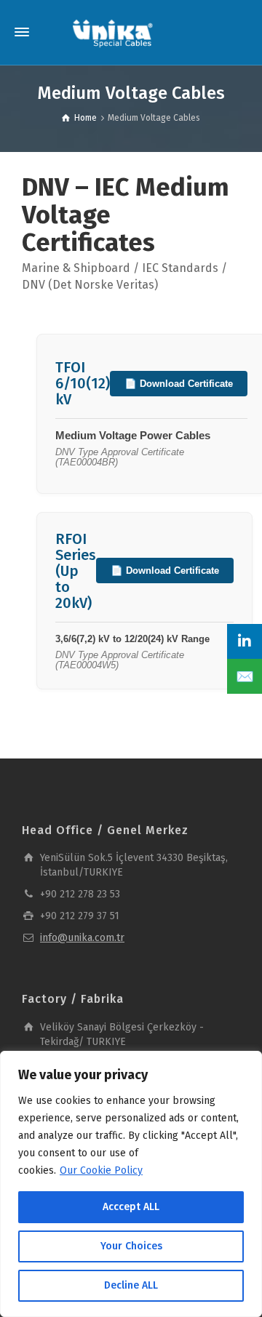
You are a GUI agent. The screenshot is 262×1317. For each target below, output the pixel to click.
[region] (131, 1184)
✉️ (245, 676)
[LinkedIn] (244, 641)
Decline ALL (131, 1285)
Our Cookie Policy (101, 1170)
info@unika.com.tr (82, 938)
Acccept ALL (131, 1207)
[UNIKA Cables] (113, 32)
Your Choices (131, 1246)
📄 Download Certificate (178, 383)
